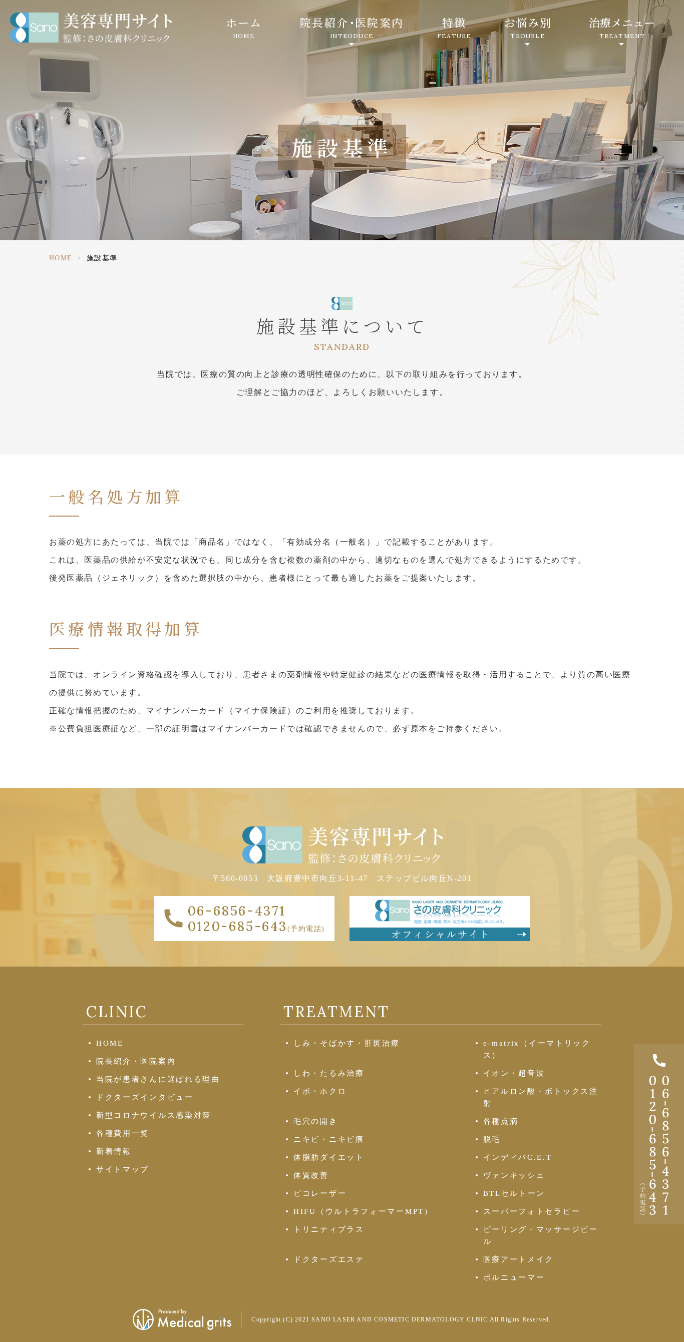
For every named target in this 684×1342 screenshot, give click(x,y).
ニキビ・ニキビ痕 (329, 1139)
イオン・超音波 (514, 1073)
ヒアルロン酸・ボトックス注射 (540, 1097)
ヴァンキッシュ (514, 1175)
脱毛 (492, 1139)
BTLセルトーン (514, 1193)
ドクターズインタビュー (145, 1097)
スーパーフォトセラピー (532, 1211)
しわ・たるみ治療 (329, 1073)
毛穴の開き (315, 1121)
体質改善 (311, 1175)
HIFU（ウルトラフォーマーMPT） (363, 1211)
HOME (61, 258)
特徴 (454, 27)
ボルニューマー (514, 1277)
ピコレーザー (320, 1193)
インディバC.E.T (517, 1157)
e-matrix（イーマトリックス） (537, 1049)
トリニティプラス (329, 1229)
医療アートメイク (518, 1259)
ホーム (244, 27)
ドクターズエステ (329, 1259)
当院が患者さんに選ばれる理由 (158, 1079)
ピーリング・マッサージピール (540, 1235)
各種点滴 (501, 1121)
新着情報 (114, 1151)
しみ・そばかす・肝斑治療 (346, 1043)
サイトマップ (122, 1169)
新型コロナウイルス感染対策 (153, 1115)
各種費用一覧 (122, 1133)
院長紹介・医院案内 (136, 1061)
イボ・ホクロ (320, 1091)
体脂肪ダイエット (329, 1157)
